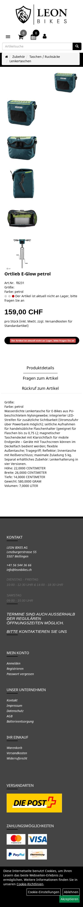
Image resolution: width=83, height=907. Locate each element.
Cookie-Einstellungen (43, 892)
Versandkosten (17, 753)
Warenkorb (14, 748)
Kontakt (12, 700)
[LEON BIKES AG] (41, 15)
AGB (9, 716)
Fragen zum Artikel (40, 378)
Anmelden (13, 663)
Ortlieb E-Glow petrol (27, 274)
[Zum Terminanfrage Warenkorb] (33, 37)
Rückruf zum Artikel (40, 388)
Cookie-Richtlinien (30, 884)
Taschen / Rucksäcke (44, 57)
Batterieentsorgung (20, 721)
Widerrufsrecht (17, 758)
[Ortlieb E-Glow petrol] (66, 82)
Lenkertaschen (20, 61)
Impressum (14, 705)
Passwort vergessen (20, 674)
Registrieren (15, 669)
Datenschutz (15, 711)
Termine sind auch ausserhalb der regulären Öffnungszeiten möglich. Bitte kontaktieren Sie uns (41, 623)
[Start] (6, 57)
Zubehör (18, 57)
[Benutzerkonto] (45, 36)
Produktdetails (40, 367)
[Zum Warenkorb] (20, 37)
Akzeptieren (69, 899)
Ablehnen (71, 892)
